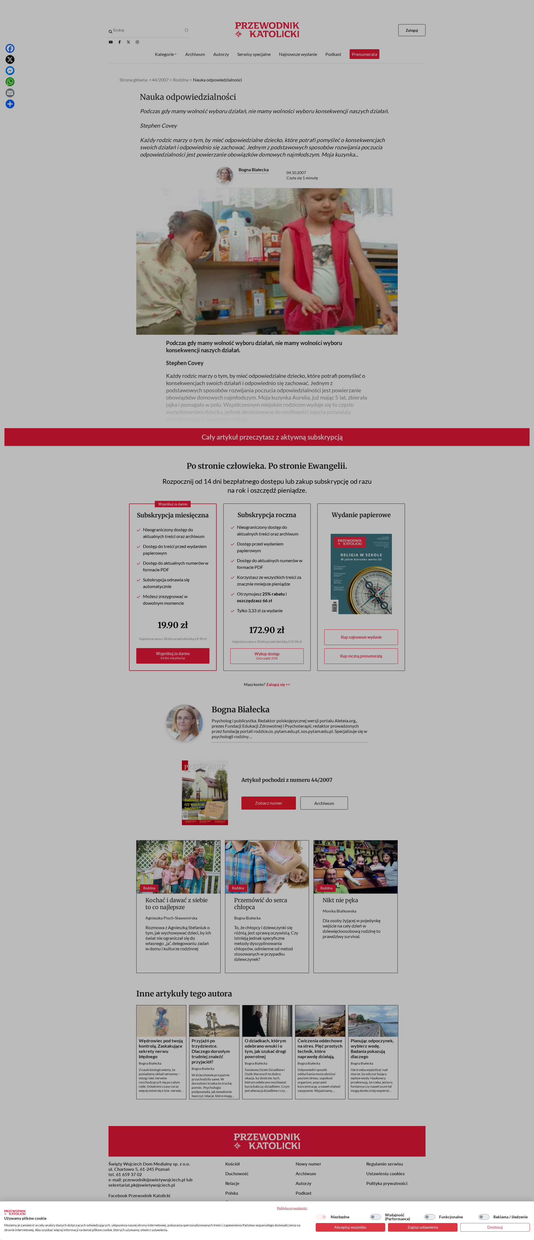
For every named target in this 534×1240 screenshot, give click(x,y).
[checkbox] (321, 1217)
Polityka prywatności (292, 1208)
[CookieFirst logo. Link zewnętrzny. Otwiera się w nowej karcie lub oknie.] (15, 1212)
